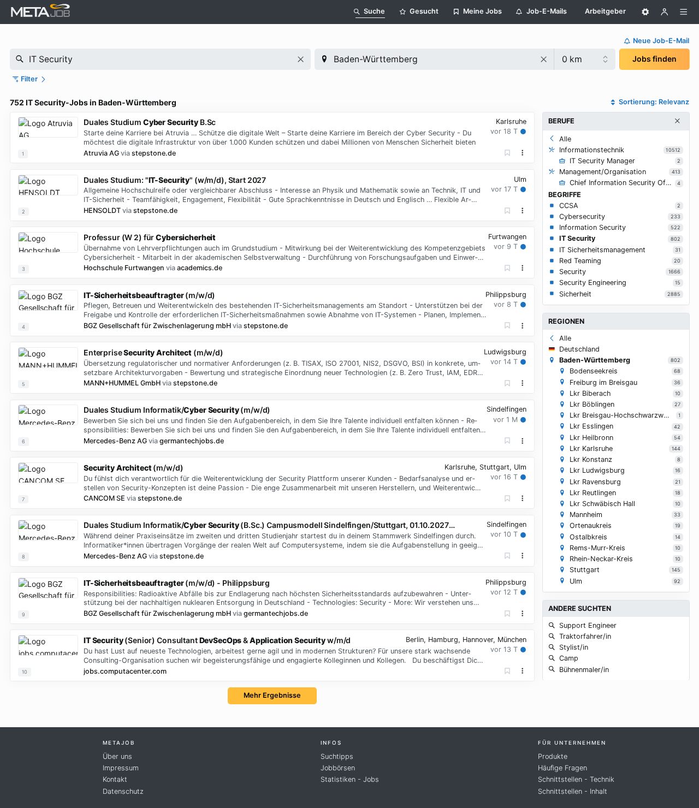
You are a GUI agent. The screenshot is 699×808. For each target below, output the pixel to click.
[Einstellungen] (645, 12)
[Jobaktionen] (522, 153)
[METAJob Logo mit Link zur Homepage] (40, 12)
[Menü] (683, 12)
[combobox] (160, 59)
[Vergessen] (507, 153)
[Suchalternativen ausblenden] (677, 121)
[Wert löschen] (300, 59)
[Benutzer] (664, 12)
